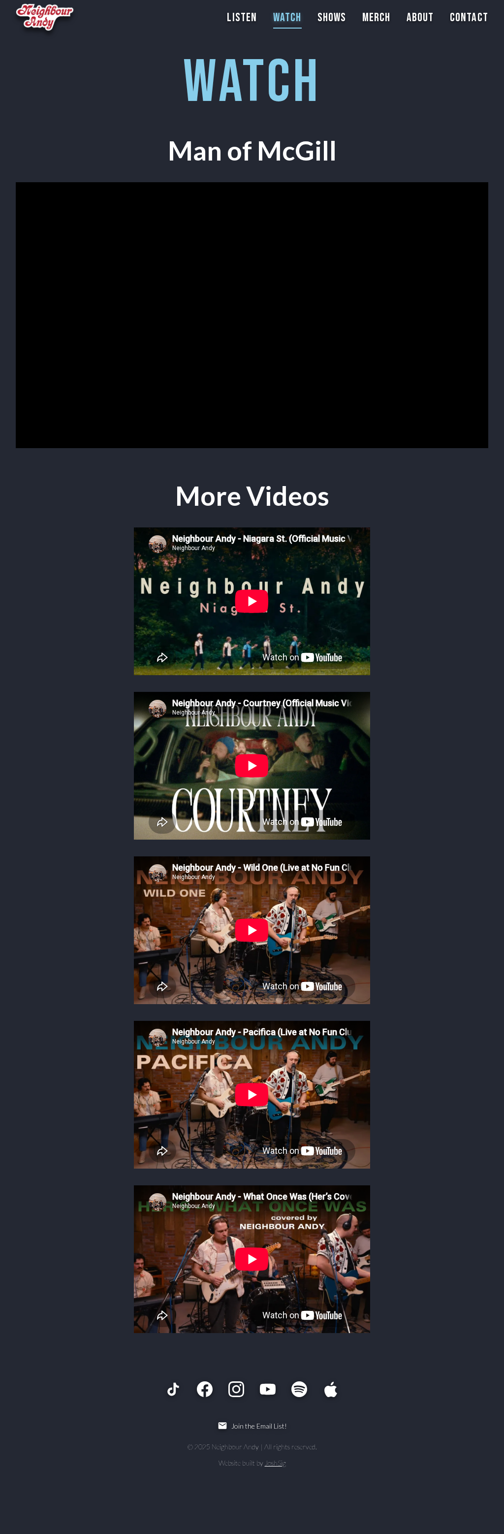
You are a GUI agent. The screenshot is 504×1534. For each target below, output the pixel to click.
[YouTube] (268, 1389)
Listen (242, 17)
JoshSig (275, 1463)
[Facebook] (205, 1389)
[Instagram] (236, 1389)
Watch (287, 17)
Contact (469, 17)
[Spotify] (299, 1389)
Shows (331, 17)
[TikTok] (173, 1389)
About (420, 17)
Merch (376, 17)
